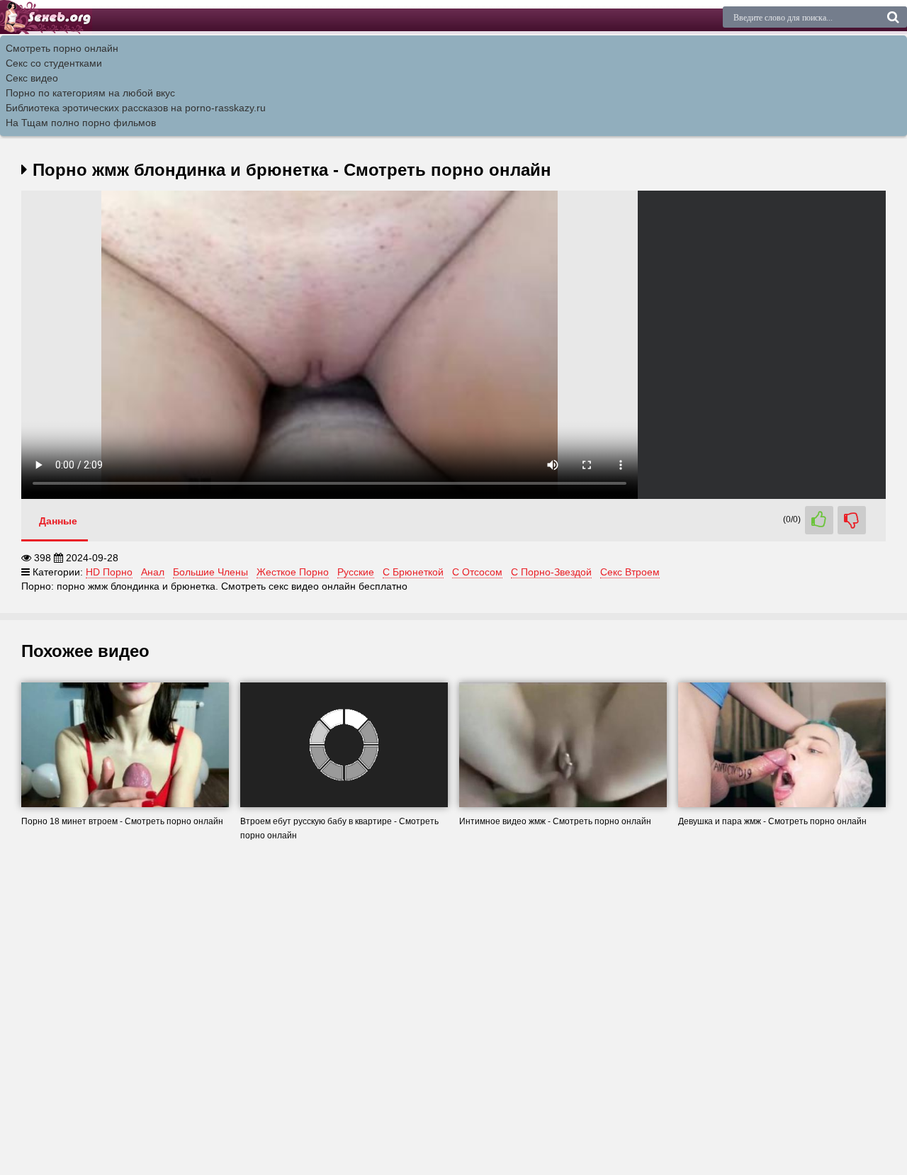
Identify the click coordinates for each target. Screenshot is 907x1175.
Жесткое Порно (293, 572)
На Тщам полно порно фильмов (81, 122)
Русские (355, 572)
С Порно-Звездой (551, 572)
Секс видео (32, 78)
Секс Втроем (630, 572)
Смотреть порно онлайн (62, 48)
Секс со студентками (54, 63)
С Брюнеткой (413, 572)
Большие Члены (210, 572)
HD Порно (109, 572)
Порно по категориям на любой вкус (90, 93)
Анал (152, 572)
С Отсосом (477, 572)
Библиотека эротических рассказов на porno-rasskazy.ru (136, 107)
